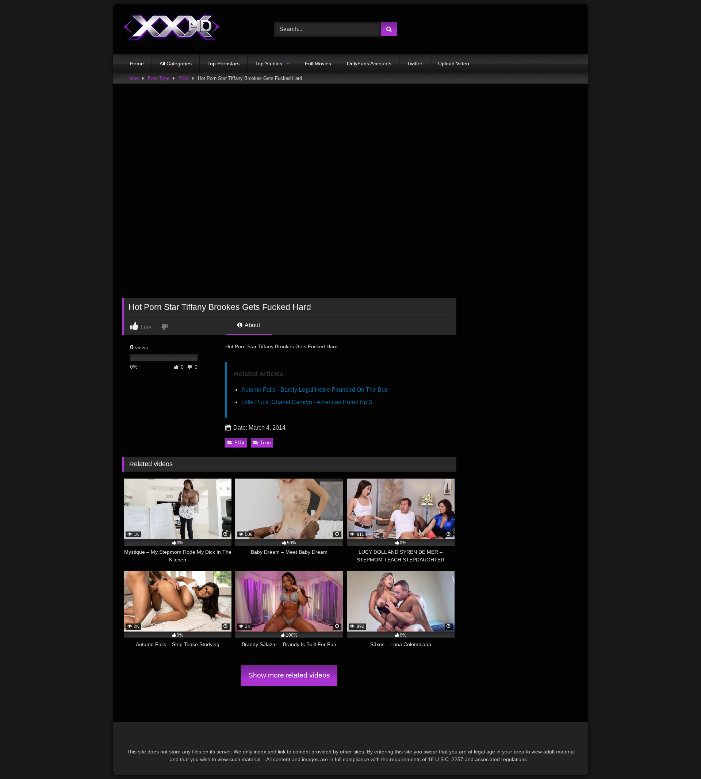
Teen (265, 442)
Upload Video (453, 63)
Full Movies (318, 63)
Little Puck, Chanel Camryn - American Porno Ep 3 (306, 402)
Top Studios (268, 63)
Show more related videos (289, 675)
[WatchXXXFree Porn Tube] (172, 29)
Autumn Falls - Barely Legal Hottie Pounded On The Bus (314, 390)
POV (184, 78)
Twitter (414, 63)
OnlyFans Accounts (369, 63)
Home (137, 63)
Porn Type (158, 78)
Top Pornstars (223, 63)
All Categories (176, 63)
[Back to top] (678, 757)
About (252, 325)
